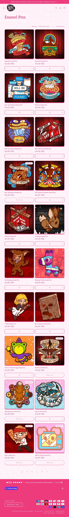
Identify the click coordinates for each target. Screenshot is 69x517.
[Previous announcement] (3, 2)
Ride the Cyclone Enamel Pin (13, 148)
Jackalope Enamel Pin (41, 236)
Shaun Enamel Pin (10, 455)
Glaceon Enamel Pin (41, 411)
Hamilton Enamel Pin (41, 367)
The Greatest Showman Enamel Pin (45, 192)
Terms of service (49, 511)
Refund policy (60, 513)
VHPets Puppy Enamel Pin (42, 455)
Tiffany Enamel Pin (10, 324)
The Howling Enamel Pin (12, 280)
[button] (4, 8)
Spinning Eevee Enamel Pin (13, 411)
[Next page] (47, 472)
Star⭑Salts (19, 511)
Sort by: (34, 26)
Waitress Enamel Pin (41, 105)
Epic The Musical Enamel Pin (13, 192)
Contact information (49, 513)
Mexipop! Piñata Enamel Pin (43, 280)
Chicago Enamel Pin (10, 236)
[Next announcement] (65, 2)
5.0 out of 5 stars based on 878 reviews (39, 482)
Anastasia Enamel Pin (41, 61)
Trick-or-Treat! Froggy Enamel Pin (15, 367)
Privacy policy (39, 511)
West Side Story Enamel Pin (43, 148)
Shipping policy (60, 511)
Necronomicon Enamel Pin (43, 324)
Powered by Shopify (27, 511)
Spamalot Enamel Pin (11, 61)
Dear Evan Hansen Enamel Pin (13, 105)
